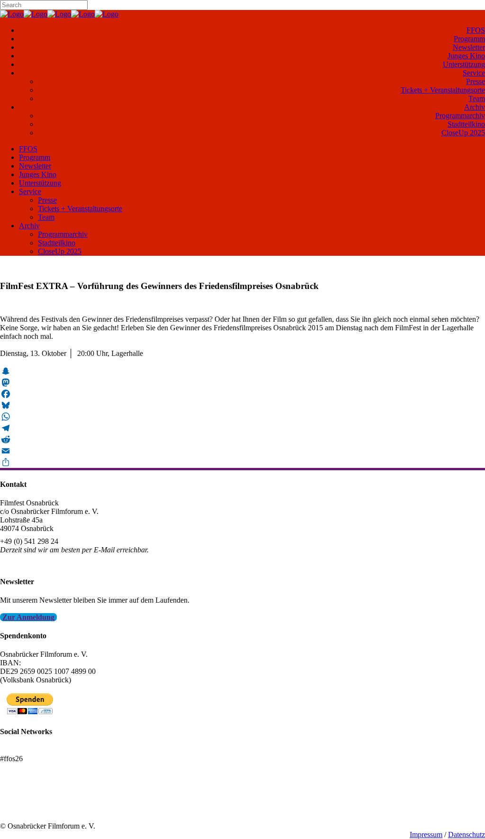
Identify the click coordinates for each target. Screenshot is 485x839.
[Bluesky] (242, 405)
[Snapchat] (242, 371)
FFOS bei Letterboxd (32, 750)
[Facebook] (242, 394)
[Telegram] (242, 428)
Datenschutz (466, 834)
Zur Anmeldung (28, 617)
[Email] (242, 451)
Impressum (426, 834)
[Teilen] (242, 462)
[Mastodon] (242, 382)
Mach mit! (15, 800)
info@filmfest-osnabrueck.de (43, 563)
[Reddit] (242, 439)
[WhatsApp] (242, 416)
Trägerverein (19, 809)
